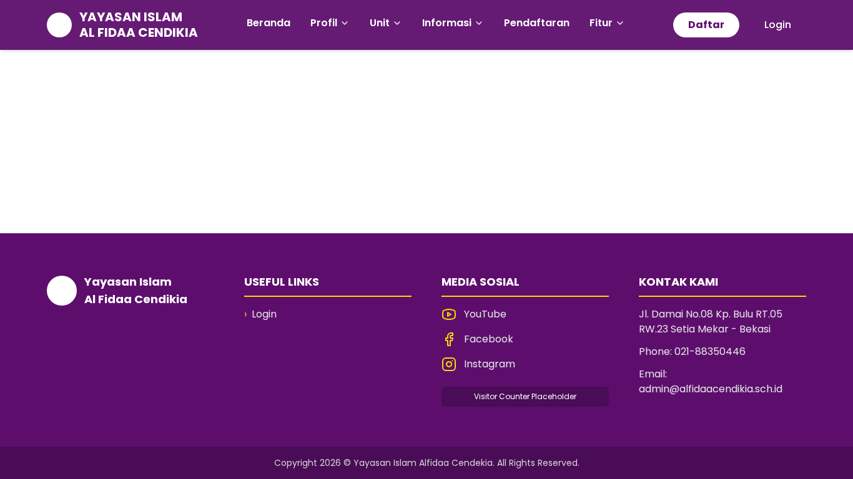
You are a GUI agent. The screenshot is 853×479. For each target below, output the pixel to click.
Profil (323, 23)
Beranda (268, 23)
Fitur (601, 23)
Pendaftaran (536, 23)
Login (777, 24)
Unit (380, 23)
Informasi (446, 23)
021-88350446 (710, 351)
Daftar (706, 24)
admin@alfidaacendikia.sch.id (710, 389)
